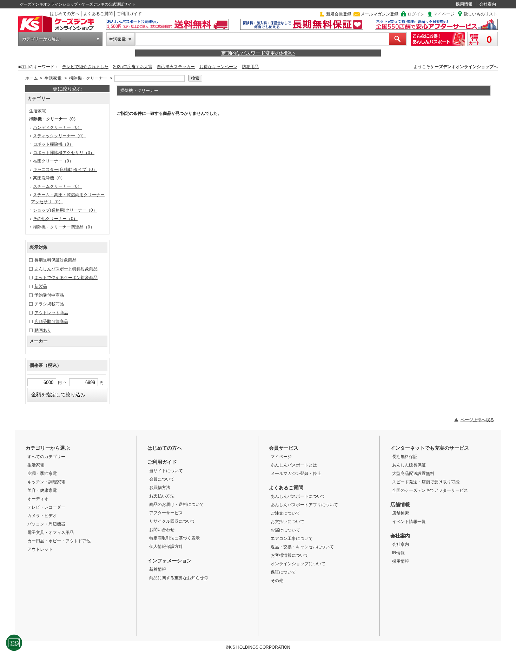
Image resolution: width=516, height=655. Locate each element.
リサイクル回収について (172, 521)
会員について (161, 479)
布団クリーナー (53, 161)
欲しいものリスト (480, 14)
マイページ (444, 14)
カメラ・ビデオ (42, 515)
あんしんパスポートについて (298, 496)
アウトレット (40, 549)
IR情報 (398, 552)
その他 (277, 580)
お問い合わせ (161, 529)
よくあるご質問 (98, 13)
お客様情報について (290, 555)
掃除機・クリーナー (88, 78)
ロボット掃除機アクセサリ (63, 152)
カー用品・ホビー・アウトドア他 (59, 540)
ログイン (416, 14)
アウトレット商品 (51, 312)
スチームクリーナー (57, 186)
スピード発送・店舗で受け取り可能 (425, 481)
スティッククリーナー (59, 135)
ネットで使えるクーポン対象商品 (66, 277)
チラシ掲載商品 (49, 304)
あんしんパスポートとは (294, 465)
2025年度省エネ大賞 (132, 66)
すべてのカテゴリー (46, 456)
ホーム (31, 78)
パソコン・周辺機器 (46, 524)
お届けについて (285, 530)
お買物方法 (159, 487)
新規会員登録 (338, 14)
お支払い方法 (161, 496)
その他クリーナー (55, 218)
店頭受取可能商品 (51, 321)
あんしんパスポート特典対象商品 (66, 268)
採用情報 (464, 4)
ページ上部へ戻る (477, 419)
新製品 (40, 286)
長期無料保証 (404, 456)
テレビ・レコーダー (46, 507)
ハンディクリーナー (57, 127)
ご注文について (285, 513)
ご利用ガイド (129, 13)
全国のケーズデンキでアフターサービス (430, 490)
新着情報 (157, 569)
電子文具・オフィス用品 (50, 532)
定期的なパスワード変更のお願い (258, 53)
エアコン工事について (292, 538)
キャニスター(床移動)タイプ (65, 169)
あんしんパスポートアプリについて (304, 504)
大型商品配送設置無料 (413, 473)
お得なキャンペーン (218, 66)
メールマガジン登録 (379, 14)
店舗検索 (400, 513)
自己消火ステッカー (176, 66)
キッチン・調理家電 (46, 481)
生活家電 (117, 39)
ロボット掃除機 (53, 144)
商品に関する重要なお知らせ (176, 577)
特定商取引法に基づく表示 (174, 538)
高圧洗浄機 (49, 178)
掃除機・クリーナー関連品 (63, 227)
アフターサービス (166, 512)
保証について (283, 572)
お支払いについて (287, 521)
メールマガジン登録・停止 (296, 473)
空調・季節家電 (42, 473)
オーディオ (37, 498)
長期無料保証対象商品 (55, 260)
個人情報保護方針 (166, 546)
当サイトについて (166, 470)
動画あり (42, 330)
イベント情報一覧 (409, 521)
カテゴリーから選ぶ (41, 39)
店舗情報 (400, 504)
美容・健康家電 (42, 490)
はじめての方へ (64, 13)
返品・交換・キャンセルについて (302, 546)
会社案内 (487, 4)
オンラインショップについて (298, 563)
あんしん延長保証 (409, 465)
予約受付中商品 (49, 295)
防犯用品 (250, 66)
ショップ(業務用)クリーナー (65, 210)
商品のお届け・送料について (176, 504)
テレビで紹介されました (85, 66)
